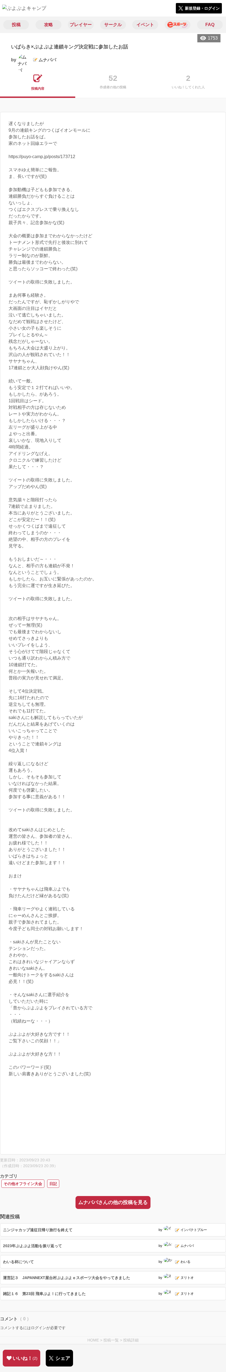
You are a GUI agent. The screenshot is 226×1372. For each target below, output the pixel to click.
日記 (53, 1183)
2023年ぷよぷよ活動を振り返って (32, 1246)
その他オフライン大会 (23, 1183)
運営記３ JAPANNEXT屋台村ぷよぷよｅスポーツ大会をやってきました (66, 1277)
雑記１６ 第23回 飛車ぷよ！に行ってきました (44, 1293)
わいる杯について (18, 1262)
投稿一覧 (111, 1340)
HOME (93, 1340)
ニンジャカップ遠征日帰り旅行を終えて (37, 1230)
